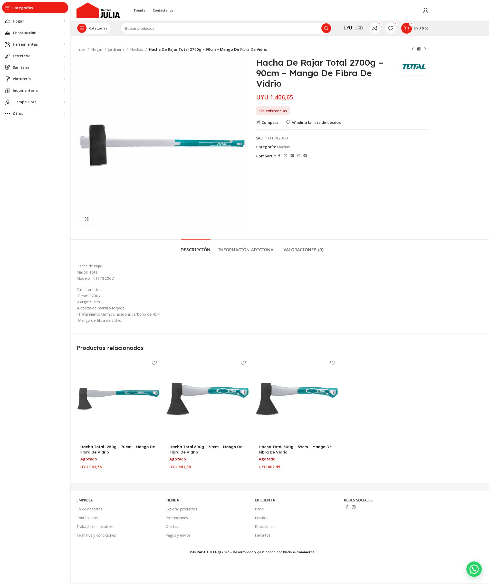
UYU (348, 28)
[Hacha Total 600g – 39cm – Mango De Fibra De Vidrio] (208, 399)
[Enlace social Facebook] (279, 155)
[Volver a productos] (419, 49)
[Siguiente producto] (425, 49)
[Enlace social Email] (292, 155)
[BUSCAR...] (326, 28)
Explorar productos (181, 509)
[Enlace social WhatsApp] (299, 155)
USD (358, 28)
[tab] (195, 247)
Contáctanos (87, 517)
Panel (259, 509)
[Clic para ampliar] (86, 219)
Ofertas (172, 526)
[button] (474, 569)
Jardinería (116, 49)
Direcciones (264, 526)
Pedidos (261, 517)
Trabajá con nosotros (94, 526)
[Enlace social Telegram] (305, 155)
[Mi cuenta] (425, 10)
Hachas (136, 49)
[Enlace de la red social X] (285, 155)
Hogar (96, 49)
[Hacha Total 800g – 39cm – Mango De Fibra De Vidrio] (297, 399)
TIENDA (172, 500)
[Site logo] (98, 9)
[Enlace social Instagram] (353, 507)
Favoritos (263, 535)
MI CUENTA (265, 500)
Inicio (80, 49)
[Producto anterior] (413, 49)
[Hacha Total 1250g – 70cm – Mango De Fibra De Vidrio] (118, 399)
